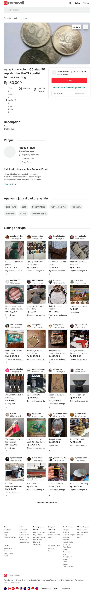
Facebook (7, 530)
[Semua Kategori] (70, 3)
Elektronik (51, 532)
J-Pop (65, 562)
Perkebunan (37, 540)
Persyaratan (79, 580)
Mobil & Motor (82, 530)
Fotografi (66, 530)
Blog (5, 535)
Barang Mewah (24, 535)
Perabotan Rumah (39, 537)
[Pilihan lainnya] (6, 274)
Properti (80, 535)
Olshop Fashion (24, 537)
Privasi (6, 583)
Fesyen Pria (23, 540)
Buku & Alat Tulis (39, 532)
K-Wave (65, 564)
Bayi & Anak (37, 535)
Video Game (67, 547)
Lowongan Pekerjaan (49, 580)
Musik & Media (68, 542)
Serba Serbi (8, 548)
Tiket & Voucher (68, 566)
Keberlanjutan (36, 580)
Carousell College (10, 537)
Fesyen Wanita (24, 542)
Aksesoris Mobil (82, 532)
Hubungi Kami (20, 580)
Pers (28, 580)
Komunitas (7, 551)
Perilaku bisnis (15, 583)
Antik (64, 554)
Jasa (49, 551)
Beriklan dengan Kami (66, 580)
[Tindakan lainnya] (85, 27)
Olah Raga (66, 544)
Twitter (6, 532)
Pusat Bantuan (9, 580)
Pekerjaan (51, 548)
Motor (79, 537)
